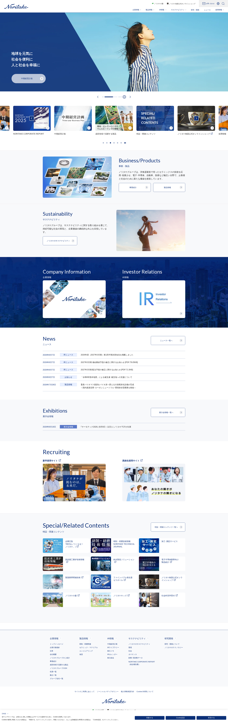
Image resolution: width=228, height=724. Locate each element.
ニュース (207, 10)
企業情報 (54, 638)
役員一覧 (53, 672)
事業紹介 (53, 661)
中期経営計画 (112, 644)
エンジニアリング (86, 651)
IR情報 (110, 638)
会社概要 (53, 654)
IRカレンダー (112, 654)
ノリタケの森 (158, 4)
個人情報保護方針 (127, 691)
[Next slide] (130, 97)
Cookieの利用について (145, 691)
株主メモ (110, 651)
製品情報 (83, 638)
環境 (130, 647)
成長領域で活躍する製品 (59, 665)
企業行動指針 (55, 647)
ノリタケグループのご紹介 (60, 658)
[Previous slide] (97, 97)
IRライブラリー (113, 647)
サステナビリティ (137, 638)
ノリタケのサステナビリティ (139, 644)
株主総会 (110, 658)
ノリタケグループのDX (58, 668)
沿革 (51, 651)
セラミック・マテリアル (88, 647)
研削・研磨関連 (85, 644)
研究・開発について (172, 644)
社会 (130, 651)
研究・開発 (195, 10)
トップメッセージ (56, 644)
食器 (81, 654)
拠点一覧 (53, 675)
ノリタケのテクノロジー (174, 647)
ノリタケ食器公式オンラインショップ (182, 4)
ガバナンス (132, 654)
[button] (5, 713)
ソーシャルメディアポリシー (108, 691)
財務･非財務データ (135, 658)
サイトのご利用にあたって (85, 691)
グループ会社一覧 (56, 678)
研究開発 (169, 638)
